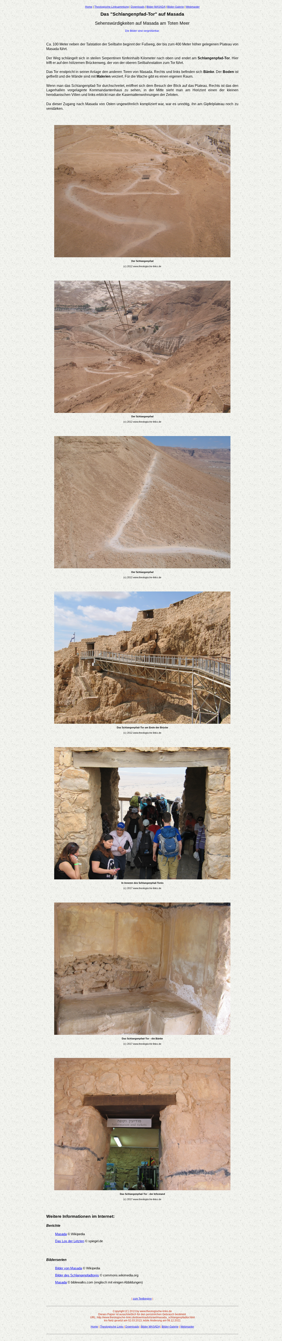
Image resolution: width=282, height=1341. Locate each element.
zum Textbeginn (142, 1298)
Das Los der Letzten (69, 1241)
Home (88, 6)
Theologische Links (111, 1326)
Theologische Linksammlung (111, 6)
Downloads (138, 6)
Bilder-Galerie (175, 6)
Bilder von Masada (68, 1268)
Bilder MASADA (156, 6)
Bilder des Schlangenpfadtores (77, 1275)
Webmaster (193, 6)
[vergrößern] (142, 256)
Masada (61, 1234)
